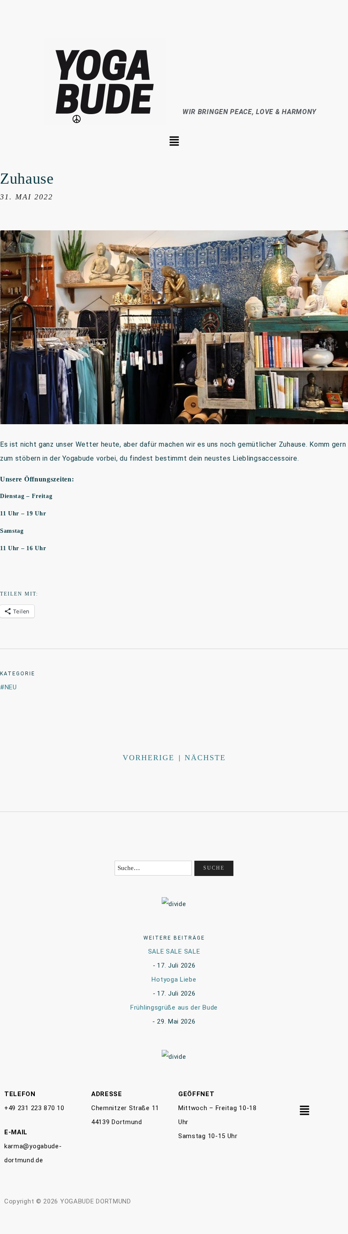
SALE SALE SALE (174, 951)
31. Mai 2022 (26, 197)
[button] (174, 141)
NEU (11, 687)
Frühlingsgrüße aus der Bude (174, 1007)
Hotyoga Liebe (174, 979)
